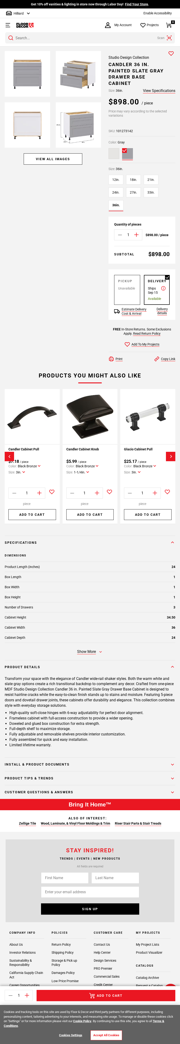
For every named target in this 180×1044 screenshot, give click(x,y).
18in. (133, 180)
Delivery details (162, 311)
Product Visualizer (149, 952)
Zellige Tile (27, 823)
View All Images (53, 159)
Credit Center (103, 985)
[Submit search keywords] (10, 38)
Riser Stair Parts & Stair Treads (138, 823)
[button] (5, 25)
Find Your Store (136, 4)
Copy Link (168, 359)
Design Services (105, 960)
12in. (116, 180)
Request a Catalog (149, 986)
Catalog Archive (147, 978)
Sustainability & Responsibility (20, 963)
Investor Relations (22, 952)
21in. (151, 180)
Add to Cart (32, 514)
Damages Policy (63, 973)
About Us (16, 944)
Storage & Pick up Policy (64, 963)
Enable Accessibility (157, 13)
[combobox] (90, 38)
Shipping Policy (63, 952)
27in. (133, 192)
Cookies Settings (70, 1035)
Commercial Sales (107, 976)
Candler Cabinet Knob (82, 449)
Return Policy (61, 944)
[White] (114, 153)
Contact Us (102, 944)
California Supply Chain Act (26, 975)
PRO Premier (103, 968)
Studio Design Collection (129, 57)
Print (119, 359)
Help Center (102, 952)
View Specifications (159, 90)
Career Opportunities (24, 985)
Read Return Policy (147, 333)
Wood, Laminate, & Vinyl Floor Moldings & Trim (75, 823)
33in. (151, 192)
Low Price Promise (65, 981)
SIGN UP (90, 909)
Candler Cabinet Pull (23, 449)
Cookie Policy (82, 1021)
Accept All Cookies (106, 1035)
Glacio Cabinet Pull (138, 449)
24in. (116, 192)
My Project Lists (147, 944)
